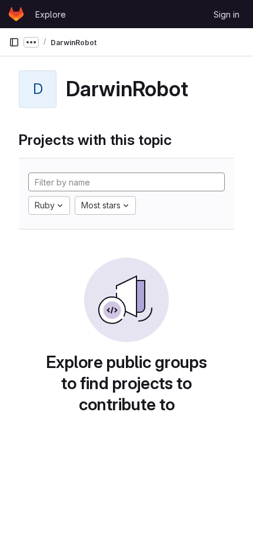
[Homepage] (16, 14)
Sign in (226, 14)
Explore (50, 14)
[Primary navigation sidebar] (14, 42)
